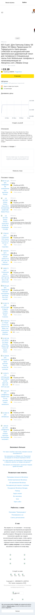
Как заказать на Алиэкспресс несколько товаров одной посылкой (17, 465)
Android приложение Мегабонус (17, 480)
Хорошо (17, 611)
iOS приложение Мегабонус (17, 482)
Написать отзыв (17, 171)
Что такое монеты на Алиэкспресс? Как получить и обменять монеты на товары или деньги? (17, 461)
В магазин (17, 76)
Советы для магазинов (17, 517)
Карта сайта (17, 501)
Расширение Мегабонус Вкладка (17, 488)
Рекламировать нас (17, 515)
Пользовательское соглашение (14, 585)
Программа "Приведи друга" (17, 512)
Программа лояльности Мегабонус (17, 477)
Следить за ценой (17, 123)
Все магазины (17, 496)
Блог (17, 499)
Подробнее (18, 71)
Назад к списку (2, 12)
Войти (24, 2)
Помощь (17, 490)
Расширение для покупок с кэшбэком (17, 485)
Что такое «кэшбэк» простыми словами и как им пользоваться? (17, 452)
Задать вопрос (17, 493)
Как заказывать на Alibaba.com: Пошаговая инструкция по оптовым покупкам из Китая (17, 456)
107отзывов (4, 83)
